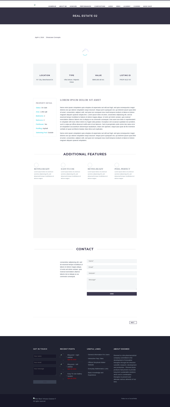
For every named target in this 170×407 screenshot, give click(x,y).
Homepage (52, 6)
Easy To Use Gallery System (74, 375)
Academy (127, 6)
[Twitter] (38, 311)
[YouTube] (136, 402)
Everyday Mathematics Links (98, 369)
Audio (110, 6)
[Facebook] (35, 311)
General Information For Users (99, 355)
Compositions (99, 6)
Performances (85, 6)
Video (118, 6)
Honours (73, 6)
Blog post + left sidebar (72, 365)
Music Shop (147, 6)
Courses (137, 6)
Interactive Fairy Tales (96, 358)
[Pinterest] (42, 311)
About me (63, 6)
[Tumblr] (45, 311)
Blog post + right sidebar (73, 356)
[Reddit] (52, 311)
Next (132, 322)
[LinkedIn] (48, 311)
